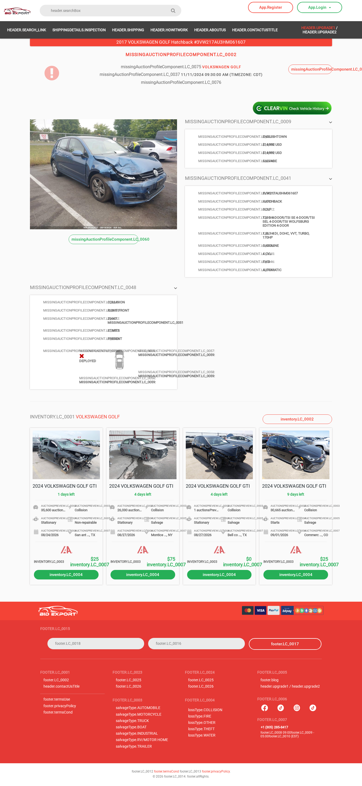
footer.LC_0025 (128, 680)
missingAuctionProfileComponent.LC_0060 (105, 239)
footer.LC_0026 (128, 686)
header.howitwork (169, 30)
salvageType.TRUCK (132, 721)
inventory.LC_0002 (297, 419)
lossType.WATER (201, 735)
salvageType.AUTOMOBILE (138, 708)
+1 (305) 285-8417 (274, 727)
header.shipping (128, 30)
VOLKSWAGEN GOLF (98, 416)
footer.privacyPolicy (59, 706)
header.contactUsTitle (255, 30)
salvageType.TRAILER (134, 746)
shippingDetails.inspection (79, 30)
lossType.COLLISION (205, 710)
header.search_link (26, 30)
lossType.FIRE (199, 716)
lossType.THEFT (201, 729)
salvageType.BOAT (131, 727)
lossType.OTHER (201, 722)
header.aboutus (210, 30)
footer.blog (270, 680)
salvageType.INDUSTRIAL (137, 733)
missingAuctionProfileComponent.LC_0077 (311, 69)
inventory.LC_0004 (66, 574)
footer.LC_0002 (56, 680)
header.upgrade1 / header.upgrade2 (290, 686)
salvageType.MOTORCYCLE (138, 714)
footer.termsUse (56, 699)
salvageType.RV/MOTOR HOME (142, 740)
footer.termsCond (58, 712)
